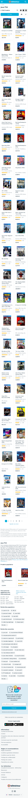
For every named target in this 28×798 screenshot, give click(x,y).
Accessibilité (4, 744)
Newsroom (4, 770)
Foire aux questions (6, 742)
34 (16, 521)
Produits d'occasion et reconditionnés (11, 779)
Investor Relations (6, 772)
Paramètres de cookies (7, 762)
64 (19, 521)
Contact (3, 733)
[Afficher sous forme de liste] (23, 10)
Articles (3, 774)
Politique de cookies (6, 759)
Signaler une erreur (14, 524)
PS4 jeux (14, 559)
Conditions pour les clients (8, 755)
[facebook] (15, 791)
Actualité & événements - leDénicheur (11, 768)
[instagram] (12, 791)
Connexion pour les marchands (9, 740)
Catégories (4, 777)
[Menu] (2, 2)
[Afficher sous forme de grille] (21, 10)
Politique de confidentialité (8, 757)
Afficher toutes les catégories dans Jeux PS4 (21, 592)
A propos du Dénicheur (7, 731)
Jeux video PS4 (20, 559)
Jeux (3, 4)
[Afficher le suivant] (22, 521)
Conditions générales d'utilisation (10, 752)
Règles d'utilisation (6, 750)
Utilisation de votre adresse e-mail (9, 711)
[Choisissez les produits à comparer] (21, 14)
